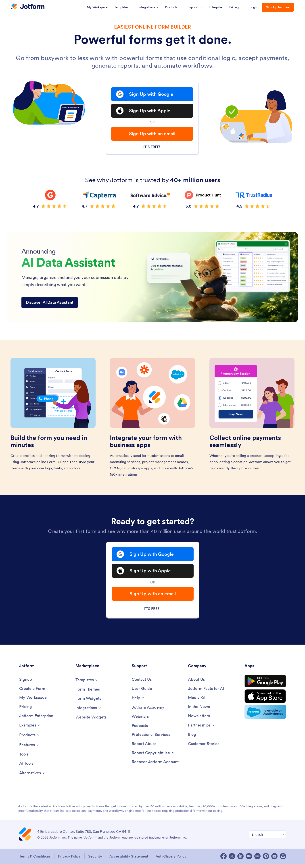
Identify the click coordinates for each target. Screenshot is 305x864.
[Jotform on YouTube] (274, 856)
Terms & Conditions (35, 856)
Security (95, 856)
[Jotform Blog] (257, 856)
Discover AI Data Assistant (49, 302)
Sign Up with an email (152, 134)
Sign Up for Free (277, 7)
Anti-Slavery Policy (171, 856)
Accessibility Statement (128, 856)
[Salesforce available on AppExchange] (265, 712)
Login (253, 7)
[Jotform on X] (232, 856)
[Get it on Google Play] (265, 681)
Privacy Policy (69, 856)
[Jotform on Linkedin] (240, 856)
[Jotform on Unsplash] (283, 856)
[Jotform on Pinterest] (266, 856)
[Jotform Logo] (27, 7)
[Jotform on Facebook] (223, 856)
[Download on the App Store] (265, 696)
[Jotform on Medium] (249, 856)
